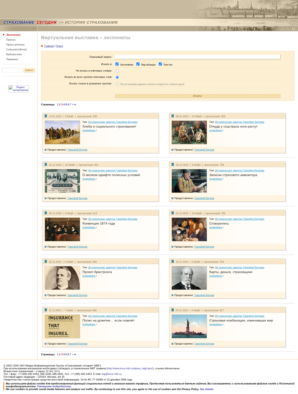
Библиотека (14, 54)
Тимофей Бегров (77, 149)
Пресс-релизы (15, 44)
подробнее (89, 130)
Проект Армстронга (97, 272)
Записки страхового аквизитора (233, 175)
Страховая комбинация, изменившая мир (241, 320)
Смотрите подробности (54, 386)
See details (206, 389)
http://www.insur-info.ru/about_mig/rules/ (130, 368)
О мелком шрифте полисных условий (111, 175)
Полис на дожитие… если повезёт (108, 320)
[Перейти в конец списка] (75, 104)
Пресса (10, 39)
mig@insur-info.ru (112, 374)
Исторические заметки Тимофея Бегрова (112, 122)
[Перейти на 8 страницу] (73, 104)
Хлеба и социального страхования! (109, 126)
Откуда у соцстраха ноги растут (233, 126)
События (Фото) (16, 49)
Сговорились (219, 223)
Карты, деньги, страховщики (230, 272)
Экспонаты (13, 34)
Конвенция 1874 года (98, 223)
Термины (12, 59)
